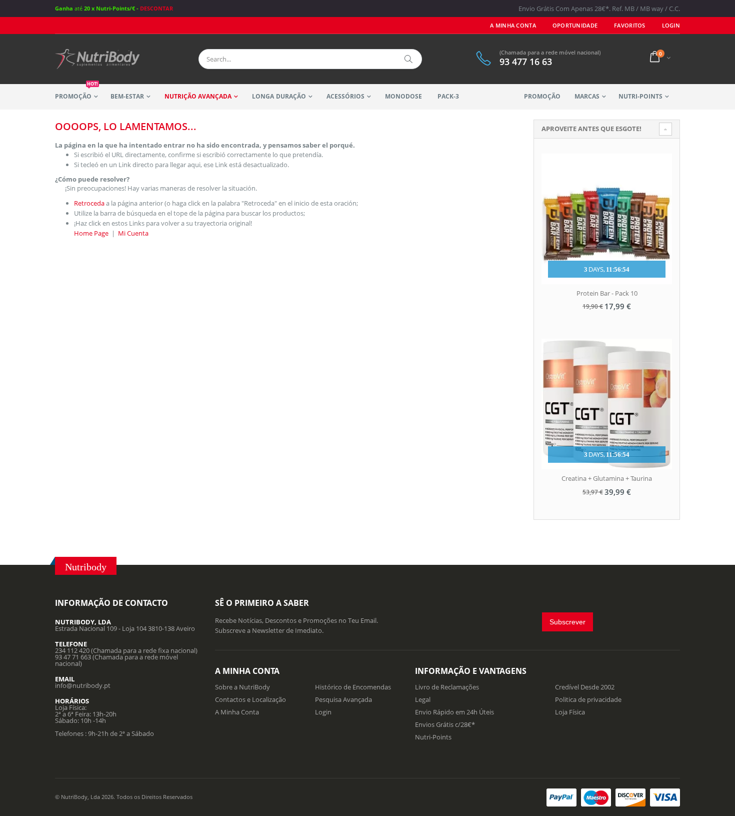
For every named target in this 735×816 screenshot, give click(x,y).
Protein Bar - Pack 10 (607, 293)
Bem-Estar (127, 96)
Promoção (76, 92)
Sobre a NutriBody (242, 686)
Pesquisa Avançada (343, 699)
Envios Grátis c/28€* (445, 724)
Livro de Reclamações (447, 686)
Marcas (587, 96)
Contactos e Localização (250, 699)
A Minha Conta (513, 25)
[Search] (409, 59)
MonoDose (403, 96)
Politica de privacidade (588, 699)
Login (323, 711)
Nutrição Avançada (198, 96)
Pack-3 (448, 96)
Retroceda (89, 203)
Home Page (91, 233)
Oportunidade (575, 25)
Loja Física (570, 711)
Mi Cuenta (133, 233)
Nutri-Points (640, 96)
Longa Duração (279, 96)
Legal (422, 699)
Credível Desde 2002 (584, 686)
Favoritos (629, 25)
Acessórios (345, 96)
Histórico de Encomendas (353, 686)
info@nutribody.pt (82, 685)
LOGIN (671, 25)
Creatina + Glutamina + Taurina (607, 478)
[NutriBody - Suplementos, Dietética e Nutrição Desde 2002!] (97, 59)
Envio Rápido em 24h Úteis (454, 711)
